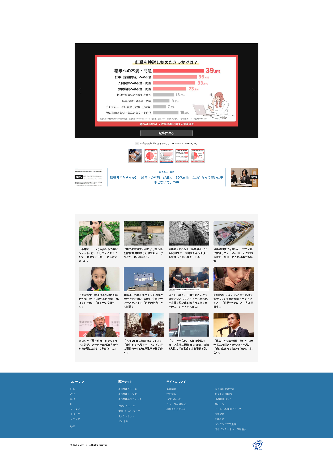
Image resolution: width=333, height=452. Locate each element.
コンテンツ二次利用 (226, 424)
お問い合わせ (173, 399)
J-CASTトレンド (127, 393)
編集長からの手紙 (176, 409)
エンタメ (75, 409)
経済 (72, 399)
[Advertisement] (166, 200)
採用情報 (171, 393)
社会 (72, 388)
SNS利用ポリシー (224, 399)
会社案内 (171, 388)
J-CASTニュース (127, 388)
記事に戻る (166, 133)
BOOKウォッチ (126, 406)
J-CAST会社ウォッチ (130, 399)
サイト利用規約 (223, 393)
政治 (72, 393)
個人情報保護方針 (224, 388)
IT (71, 404)
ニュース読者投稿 (176, 404)
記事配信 (219, 419)
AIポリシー (221, 404)
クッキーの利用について (228, 409)
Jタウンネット (126, 416)
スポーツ (75, 414)
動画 (72, 426)
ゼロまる (123, 421)
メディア (75, 419)
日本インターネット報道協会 (230, 429)
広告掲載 (219, 414)
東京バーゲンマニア (129, 411)
